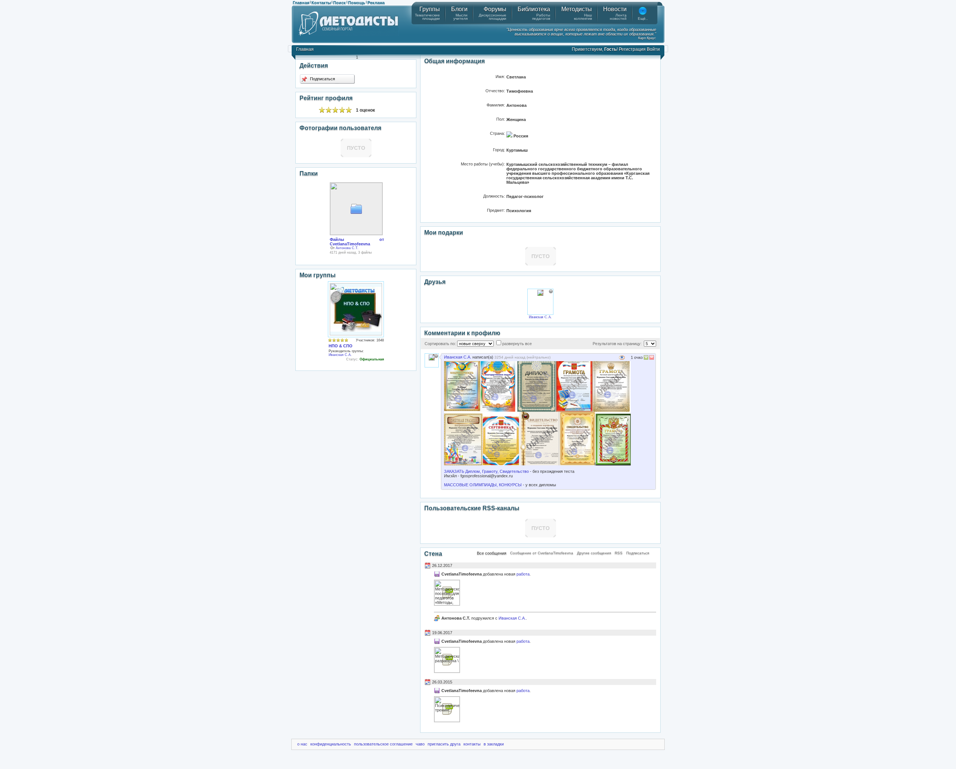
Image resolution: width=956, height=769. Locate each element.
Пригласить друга (444, 744)
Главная (301, 2)
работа (523, 574)
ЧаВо (420, 744)
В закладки (494, 744)
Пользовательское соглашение (383, 744)
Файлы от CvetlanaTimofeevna (357, 241)
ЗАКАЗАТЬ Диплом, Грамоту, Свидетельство (486, 471)
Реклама (376, 2)
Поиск (339, 2)
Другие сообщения (594, 553)
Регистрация (632, 49)
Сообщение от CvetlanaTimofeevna (541, 553)
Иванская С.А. (340, 355)
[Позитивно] (646, 358)
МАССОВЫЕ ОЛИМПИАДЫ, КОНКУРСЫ (483, 485)
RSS (619, 553)
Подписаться (322, 79)
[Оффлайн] (551, 291)
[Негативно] (651, 358)
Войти (653, 49)
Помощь (356, 2)
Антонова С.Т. (347, 248)
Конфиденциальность (330, 744)
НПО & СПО (341, 346)
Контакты (321, 2)
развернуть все (517, 343)
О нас (302, 744)
